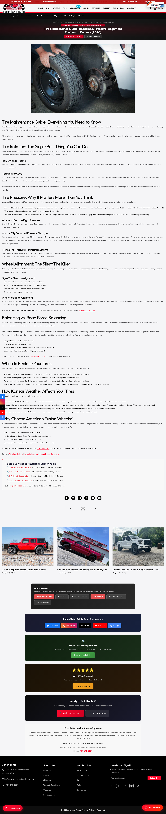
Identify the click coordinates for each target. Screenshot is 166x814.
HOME (40, 8)
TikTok (86, 626)
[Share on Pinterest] (80, 498)
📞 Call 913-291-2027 (70, 713)
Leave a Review (83, 686)
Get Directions (94, 36)
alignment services (87, 310)
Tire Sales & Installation (20, 467)
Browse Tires (62, 596)
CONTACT (131, 8)
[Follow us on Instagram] (2, 402)
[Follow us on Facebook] (2, 396)
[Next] (159, 546)
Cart (78, 780)
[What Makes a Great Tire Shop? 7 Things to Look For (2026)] (95, 508)
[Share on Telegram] (93, 498)
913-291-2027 (43, 448)
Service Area (49, 795)
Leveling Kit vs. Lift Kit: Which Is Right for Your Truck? (136, 569)
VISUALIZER (75, 8)
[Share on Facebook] (67, 498)
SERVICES (96, 8)
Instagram (70, 626)
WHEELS (56, 8)
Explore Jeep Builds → (83, 655)
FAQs (122, 8)
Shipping (47, 780)
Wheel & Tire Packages (79, 596)
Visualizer (47, 790)
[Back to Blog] (83, 508)
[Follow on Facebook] (112, 786)
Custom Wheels (98, 596)
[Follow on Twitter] (118, 786)
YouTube (101, 626)
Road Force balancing (39, 356)
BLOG (115, 8)
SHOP (48, 8)
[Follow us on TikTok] (2, 407)
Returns (46, 775)
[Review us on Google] (2, 417)
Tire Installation (16, 454)
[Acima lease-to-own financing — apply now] (155, 4)
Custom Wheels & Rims (19, 472)
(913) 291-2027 (15, 486)
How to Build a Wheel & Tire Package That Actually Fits (82, 569)
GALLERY (106, 8)
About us (47, 770)
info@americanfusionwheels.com (19, 779)
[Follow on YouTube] (131, 786)
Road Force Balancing (50, 454)
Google (116, 626)
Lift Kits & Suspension (19, 476)
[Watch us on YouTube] (2, 412)
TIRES (65, 8)
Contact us (81, 790)
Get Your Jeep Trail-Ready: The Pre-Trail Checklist (24, 569)
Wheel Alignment (31, 454)
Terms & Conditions (51, 785)
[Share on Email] (99, 498)
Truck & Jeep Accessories (21, 480)
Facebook (53, 626)
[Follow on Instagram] (125, 786)
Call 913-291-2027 (75, 36)
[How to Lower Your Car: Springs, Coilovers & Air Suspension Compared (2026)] (71, 508)
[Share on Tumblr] (86, 498)
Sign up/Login (83, 775)
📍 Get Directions (97, 713)
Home (54, 22)
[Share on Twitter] (73, 498)
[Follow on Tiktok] (138, 786)
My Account (82, 770)
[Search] (150, 8)
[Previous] (6, 546)
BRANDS (86, 8)
